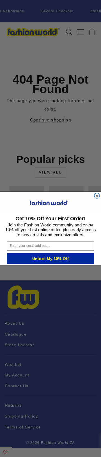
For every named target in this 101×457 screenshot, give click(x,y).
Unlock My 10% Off (50, 258)
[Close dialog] (97, 195)
